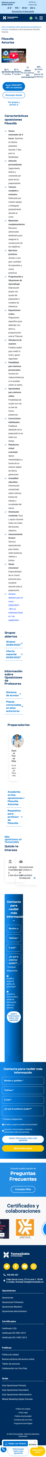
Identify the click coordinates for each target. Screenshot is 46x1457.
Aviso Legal (23, 1412)
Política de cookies (23, 1409)
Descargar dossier (13, 95)
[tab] (14, 643)
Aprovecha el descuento (23, 11)
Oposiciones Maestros (12, 1307)
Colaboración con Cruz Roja (14, 1368)
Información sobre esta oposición (18, 1451)
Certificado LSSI (9, 1328)
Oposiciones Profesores (12, 1302)
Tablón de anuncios (11, 1364)
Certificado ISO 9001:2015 (14, 1333)
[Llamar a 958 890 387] (4, 1449)
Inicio (4, 27)
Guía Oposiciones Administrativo (17, 1394)
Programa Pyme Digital (23, 1423)
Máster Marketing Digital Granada (17, 1399)
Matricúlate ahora (23, 1148)
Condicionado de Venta (23, 1420)
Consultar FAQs (23, 1189)
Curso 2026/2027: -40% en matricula (13, 86)
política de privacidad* (28, 1124)
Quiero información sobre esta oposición (13, 1017)
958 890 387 (12, 1275)
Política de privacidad (23, 1416)
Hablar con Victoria (17, 1443)
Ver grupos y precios (14, 103)
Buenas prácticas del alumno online (18, 1359)
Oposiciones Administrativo (14, 1311)
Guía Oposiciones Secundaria (15, 1390)
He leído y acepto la (11, 982)
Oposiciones (7, 1297)
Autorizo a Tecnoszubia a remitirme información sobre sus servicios (12, 1001)
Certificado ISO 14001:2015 (14, 1337)
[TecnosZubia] (10, 19)
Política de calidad (10, 1354)
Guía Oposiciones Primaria (14, 1385)
